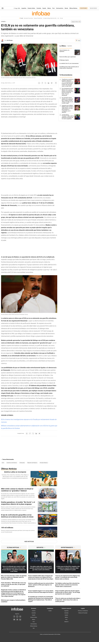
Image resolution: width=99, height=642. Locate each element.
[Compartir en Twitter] (45, 83)
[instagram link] (20, 616)
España (44, 8)
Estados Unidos (31, 8)
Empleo (50, 610)
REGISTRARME (83, 8)
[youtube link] (14, 619)
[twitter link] (17, 616)
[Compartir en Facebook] (42, 83)
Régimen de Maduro (32, 462)
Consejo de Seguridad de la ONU (50, 18)
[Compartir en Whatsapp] (39, 83)
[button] (2, 8)
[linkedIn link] (20, 619)
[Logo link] (41, 13)
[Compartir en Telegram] (51, 83)
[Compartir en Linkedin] (48, 83)
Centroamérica (59, 8)
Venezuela (22, 462)
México (49, 8)
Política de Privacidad (82, 612)
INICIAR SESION (93, 8)
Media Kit (66, 621)
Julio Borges (9, 40)
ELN (3, 462)
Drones (61, 18)
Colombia (38, 8)
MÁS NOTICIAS (29, 541)
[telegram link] (17, 619)
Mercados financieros (28, 18)
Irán (58, 18)
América (33, 610)
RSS (33, 628)
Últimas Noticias (73, 8)
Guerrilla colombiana (12, 462)
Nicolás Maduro (44, 462)
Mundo (66, 8)
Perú (53, 8)
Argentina (23, 8)
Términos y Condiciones (83, 610)
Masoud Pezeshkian (38, 18)
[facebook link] (14, 616)
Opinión (3, 21)
